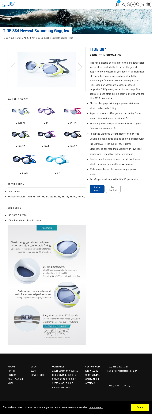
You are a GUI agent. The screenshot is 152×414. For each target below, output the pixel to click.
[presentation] (15, 67)
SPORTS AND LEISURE (62, 383)
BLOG (34, 366)
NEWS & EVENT (38, 375)
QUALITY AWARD (16, 379)
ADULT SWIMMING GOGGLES (37, 38)
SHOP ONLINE (92, 375)
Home (5, 38)
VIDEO (11, 383)
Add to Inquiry (97, 189)
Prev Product (113, 189)
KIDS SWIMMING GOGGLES (64, 375)
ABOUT (11, 366)
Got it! (140, 407)
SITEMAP (90, 383)
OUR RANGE (16, 38)
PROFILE (12, 371)
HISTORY (12, 375)
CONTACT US (92, 379)
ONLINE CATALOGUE (61, 387)
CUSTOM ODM (92, 366)
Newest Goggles (59, 38)
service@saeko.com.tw (126, 371)
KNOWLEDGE (91, 371)
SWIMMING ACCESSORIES (64, 379)
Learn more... (96, 407)
